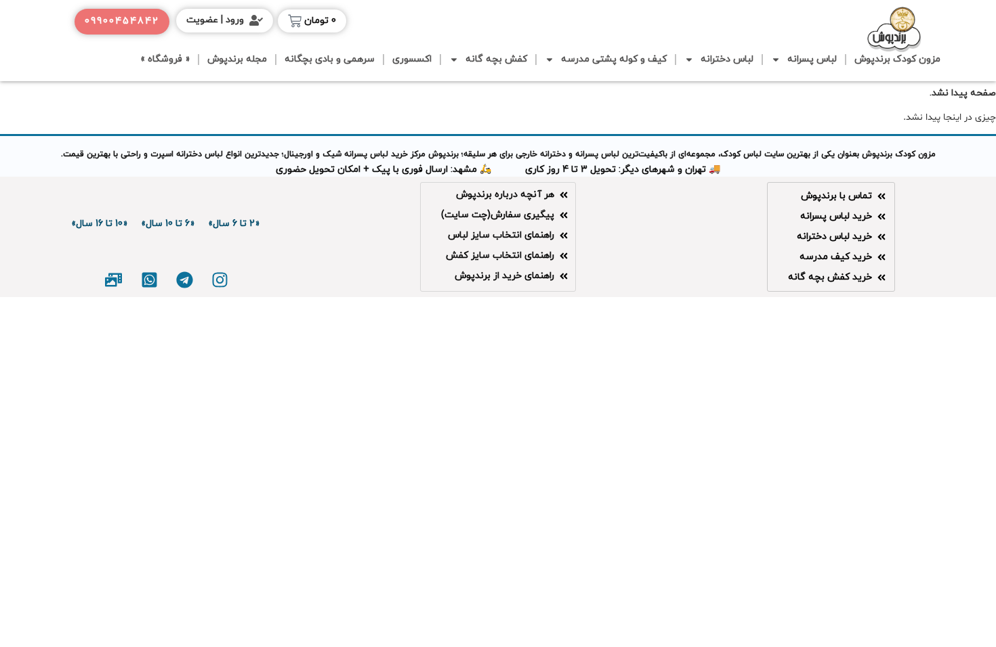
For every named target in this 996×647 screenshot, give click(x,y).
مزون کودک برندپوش (897, 59)
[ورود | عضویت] (256, 20)
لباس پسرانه (812, 59)
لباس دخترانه (727, 59)
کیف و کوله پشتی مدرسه (614, 59)
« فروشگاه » (165, 59)
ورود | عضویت (215, 20)
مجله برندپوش (237, 59)
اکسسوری (412, 59)
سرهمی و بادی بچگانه (330, 59)
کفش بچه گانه (496, 59)
